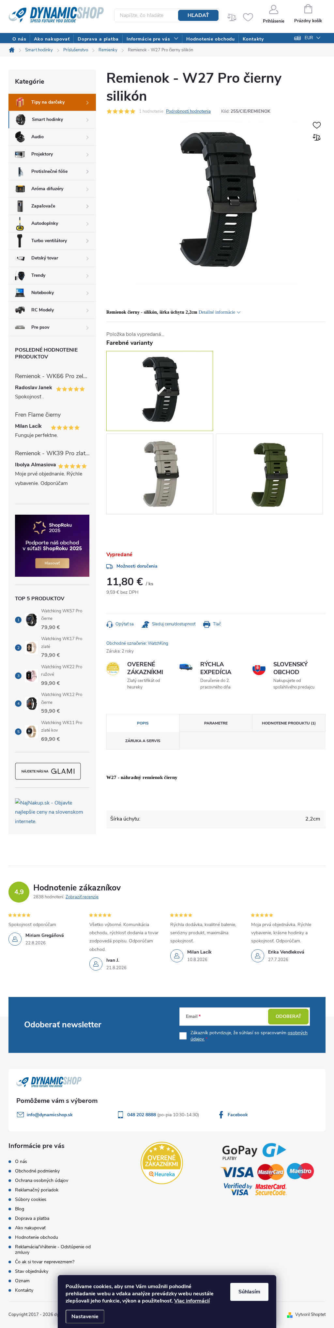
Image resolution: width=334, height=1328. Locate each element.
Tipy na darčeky (48, 102)
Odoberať (288, 1016)
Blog (19, 1209)
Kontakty (24, 1290)
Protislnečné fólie (49, 171)
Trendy (38, 275)
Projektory (42, 154)
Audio (37, 137)
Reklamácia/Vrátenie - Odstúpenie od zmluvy (53, 1249)
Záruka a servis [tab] (142, 740)
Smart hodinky (47, 119)
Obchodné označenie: (137, 643)
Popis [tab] (143, 723)
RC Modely (42, 310)
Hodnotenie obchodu (36, 1237)
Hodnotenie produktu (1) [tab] (289, 723)
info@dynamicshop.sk (50, 1115)
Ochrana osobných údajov (41, 1180)
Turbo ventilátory (49, 241)
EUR (309, 38)
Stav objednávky (31, 1271)
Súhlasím (249, 1291)
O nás (21, 1161)
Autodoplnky (44, 223)
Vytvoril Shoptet (310, 1315)
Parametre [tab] (216, 723)
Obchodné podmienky (37, 1171)
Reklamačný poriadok (36, 1190)
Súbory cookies (30, 1199)
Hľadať (198, 15)
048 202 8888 (142, 1115)
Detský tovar (44, 258)
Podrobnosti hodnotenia (188, 111)
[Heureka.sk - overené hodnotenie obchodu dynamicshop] (162, 1163)
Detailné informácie (217, 312)
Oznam (22, 1281)
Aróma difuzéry (47, 189)
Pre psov (40, 327)
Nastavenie (85, 1316)
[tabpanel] (161, 475)
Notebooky (42, 293)
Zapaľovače (43, 206)
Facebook (238, 1115)
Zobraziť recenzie (82, 897)
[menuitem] (19, 39)
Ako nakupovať (30, 1228)
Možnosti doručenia (137, 566)
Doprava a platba (32, 1218)
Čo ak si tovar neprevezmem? (44, 1262)
